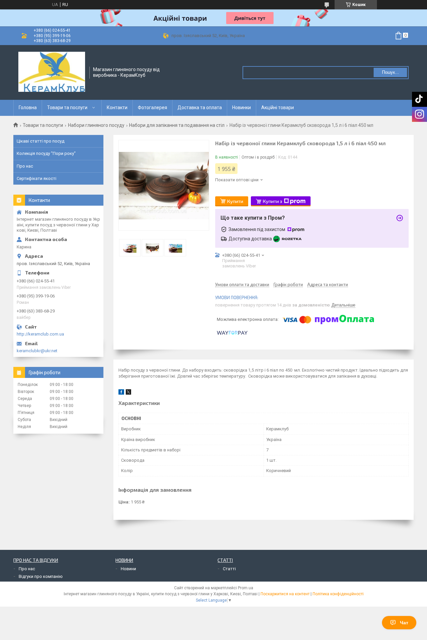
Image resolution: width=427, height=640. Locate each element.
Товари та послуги (67, 107)
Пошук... (390, 72)
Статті (229, 568)
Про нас (25, 166)
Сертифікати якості (36, 178)
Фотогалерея (152, 107)
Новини (128, 568)
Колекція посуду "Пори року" (46, 153)
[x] (128, 393)
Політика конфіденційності (338, 594)
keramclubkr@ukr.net (37, 350)
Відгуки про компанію (41, 576)
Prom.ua (245, 588)
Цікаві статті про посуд (40, 141)
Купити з (272, 201)
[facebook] (121, 393)
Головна (28, 107)
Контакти (117, 107)
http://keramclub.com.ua (40, 334)
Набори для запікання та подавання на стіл (177, 125)
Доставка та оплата (199, 107)
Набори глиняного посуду (96, 125)
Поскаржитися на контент (285, 594)
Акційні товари (277, 107)
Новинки (241, 107)
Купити (235, 201)
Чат (404, 622)
